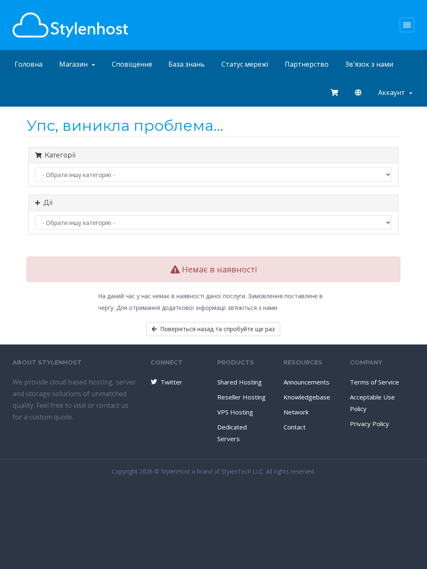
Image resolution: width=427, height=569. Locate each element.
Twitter (171, 382)
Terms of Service (374, 382)
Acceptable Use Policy (372, 403)
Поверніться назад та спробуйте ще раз (216, 329)
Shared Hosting (239, 382)
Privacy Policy (369, 423)
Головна (29, 64)
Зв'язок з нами (369, 64)
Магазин (75, 64)
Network (296, 412)
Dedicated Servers (232, 433)
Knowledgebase (307, 397)
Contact (295, 427)
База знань (186, 64)
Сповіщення (132, 64)
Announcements (306, 382)
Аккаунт (393, 92)
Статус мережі (244, 64)
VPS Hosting (235, 412)
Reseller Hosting (241, 397)
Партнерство (307, 64)
